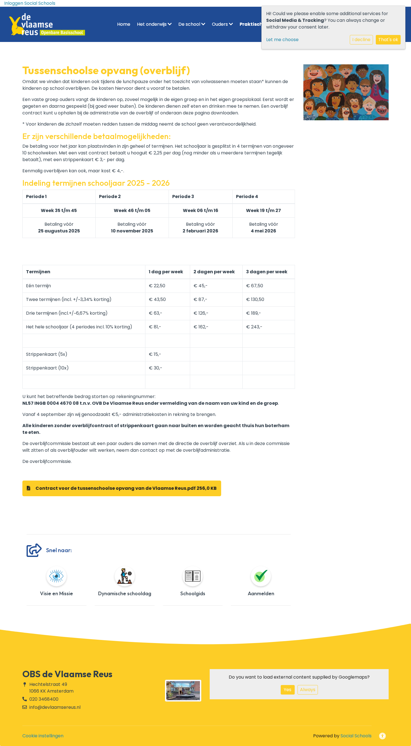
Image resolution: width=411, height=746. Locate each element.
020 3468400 (43, 699)
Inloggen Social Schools (29, 3)
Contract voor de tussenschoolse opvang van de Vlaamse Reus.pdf (126, 488)
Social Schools (356, 736)
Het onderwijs (152, 24)
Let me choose (282, 39)
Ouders (220, 24)
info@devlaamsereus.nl (55, 707)
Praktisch (251, 24)
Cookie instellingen (42, 736)
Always (307, 689)
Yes (287, 689)
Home (123, 24)
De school (189, 24)
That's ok (388, 39)
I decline (361, 39)
